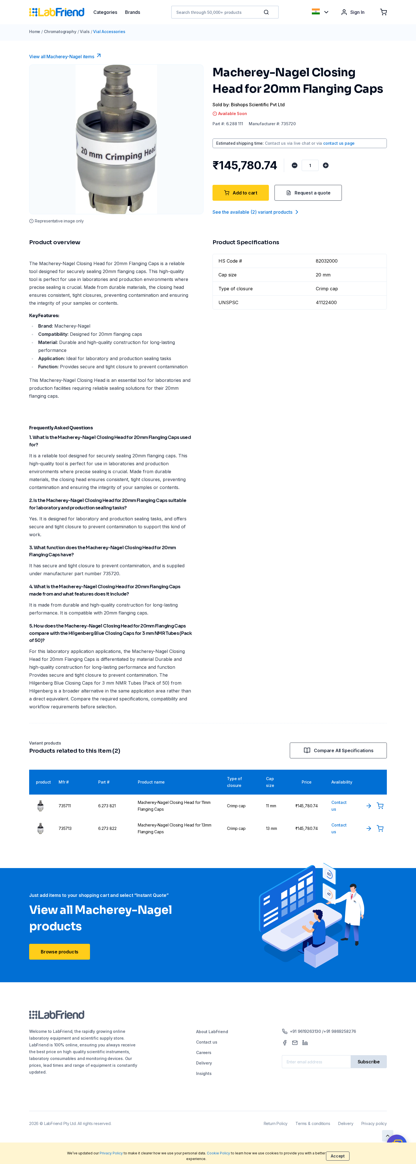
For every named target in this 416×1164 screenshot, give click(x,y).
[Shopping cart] (383, 12)
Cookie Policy (218, 1153)
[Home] (61, 12)
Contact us (206, 1042)
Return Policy (276, 1123)
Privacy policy (374, 1123)
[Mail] (295, 1042)
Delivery (204, 1063)
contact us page (339, 143)
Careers (203, 1052)
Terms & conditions (312, 1123)
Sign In (357, 12)
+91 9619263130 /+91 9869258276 (323, 1031)
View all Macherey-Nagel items (61, 56)
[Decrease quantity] (295, 165)
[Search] (267, 12)
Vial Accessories (109, 31)
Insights (204, 1073)
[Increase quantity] (326, 165)
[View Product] (368, 805)
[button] (267, 12)
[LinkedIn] (305, 1042)
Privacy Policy (111, 1153)
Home (34, 31)
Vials (84, 31)
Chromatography (60, 31)
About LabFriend (212, 1031)
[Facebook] (285, 1042)
